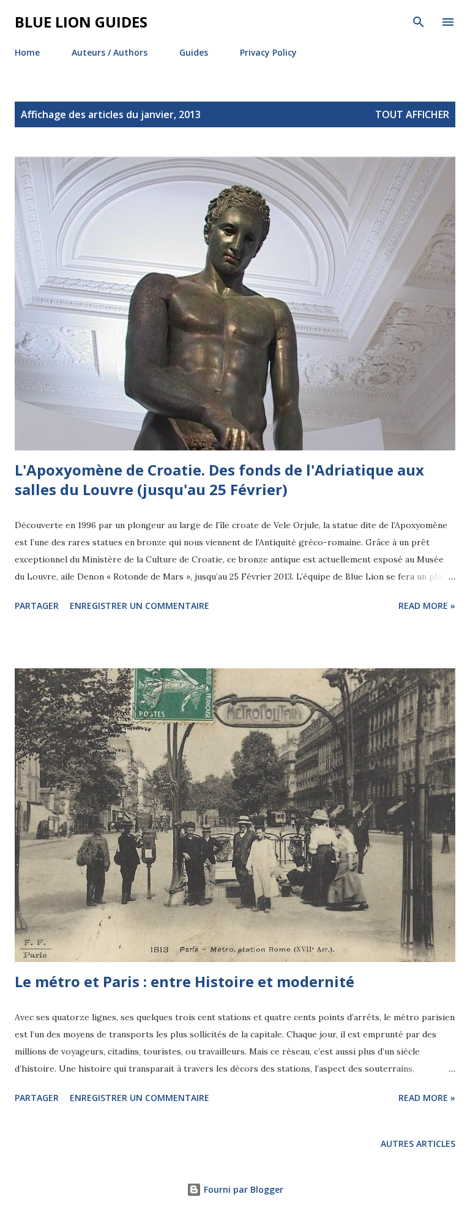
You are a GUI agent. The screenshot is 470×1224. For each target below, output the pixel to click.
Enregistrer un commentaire (139, 605)
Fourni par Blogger (242, 1189)
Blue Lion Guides (81, 22)
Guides (193, 52)
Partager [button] (37, 605)
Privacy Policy (268, 52)
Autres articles (418, 1143)
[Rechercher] (418, 22)
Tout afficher (412, 114)
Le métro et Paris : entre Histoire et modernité (184, 981)
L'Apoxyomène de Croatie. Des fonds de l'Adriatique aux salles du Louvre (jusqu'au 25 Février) (219, 479)
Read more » (426, 605)
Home (27, 52)
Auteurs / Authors (109, 52)
